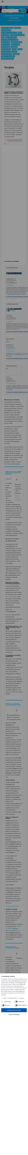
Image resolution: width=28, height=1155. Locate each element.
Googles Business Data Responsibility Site (14, 991)
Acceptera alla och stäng (14, 1010)
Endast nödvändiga (14, 1014)
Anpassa (22, 998)
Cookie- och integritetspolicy (10, 998)
